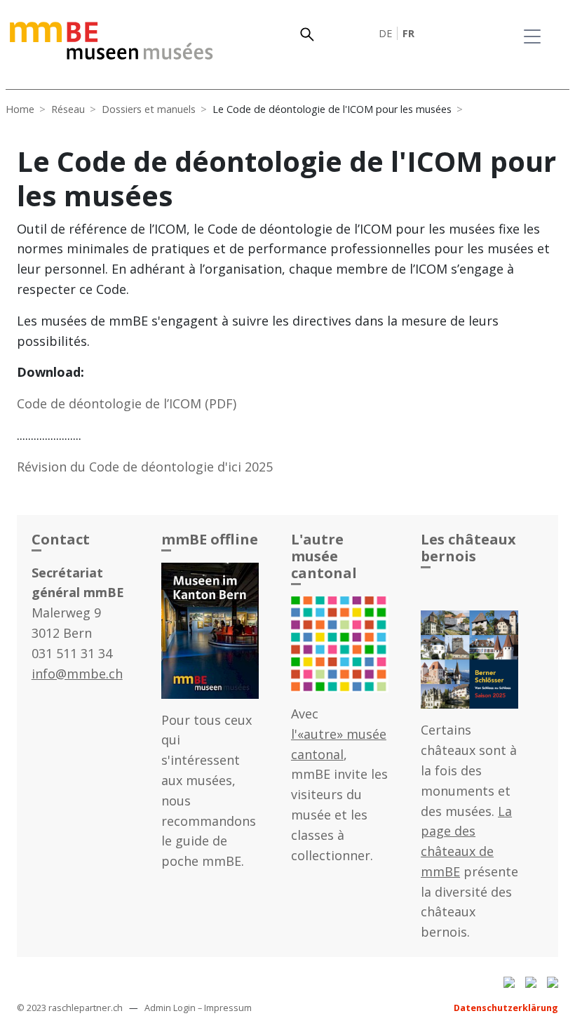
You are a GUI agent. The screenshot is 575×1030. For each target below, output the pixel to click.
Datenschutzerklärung (506, 1008)
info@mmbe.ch (77, 673)
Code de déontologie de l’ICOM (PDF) (126, 403)
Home (20, 109)
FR (408, 33)
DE (385, 33)
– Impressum (225, 1008)
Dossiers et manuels (149, 109)
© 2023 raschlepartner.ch (70, 1008)
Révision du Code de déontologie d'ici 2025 (145, 466)
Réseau (68, 109)
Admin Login (170, 1008)
